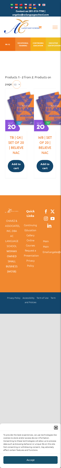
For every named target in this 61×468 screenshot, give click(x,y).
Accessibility (28, 297)
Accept (30, 460)
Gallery (30, 235)
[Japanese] (43, 5)
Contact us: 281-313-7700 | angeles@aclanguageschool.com (30, 12)
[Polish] (16, 7)
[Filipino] (34, 5)
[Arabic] (11, 5)
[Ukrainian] (34, 7)
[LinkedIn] (49, 226)
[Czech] (25, 5)
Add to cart (16, 166)
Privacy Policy (13, 297)
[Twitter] (52, 211)
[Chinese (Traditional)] (20, 5)
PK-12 (7, 44)
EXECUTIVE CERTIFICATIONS (53, 44)
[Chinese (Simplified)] (16, 5)
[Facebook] (46, 211)
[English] (30, 5)
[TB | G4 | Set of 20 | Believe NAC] (16, 110)
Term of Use (42, 297)
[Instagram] (46, 219)
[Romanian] (25, 7)
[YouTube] (52, 219)
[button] (56, 427)
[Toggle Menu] (55, 27)
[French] (39, 5)
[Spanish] (30, 7)
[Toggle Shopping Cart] (40, 27)
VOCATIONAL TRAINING (22, 44)
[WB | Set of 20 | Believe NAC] (45, 110)
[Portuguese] (20, 7)
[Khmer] (11, 7)
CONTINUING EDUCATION (38, 44)
